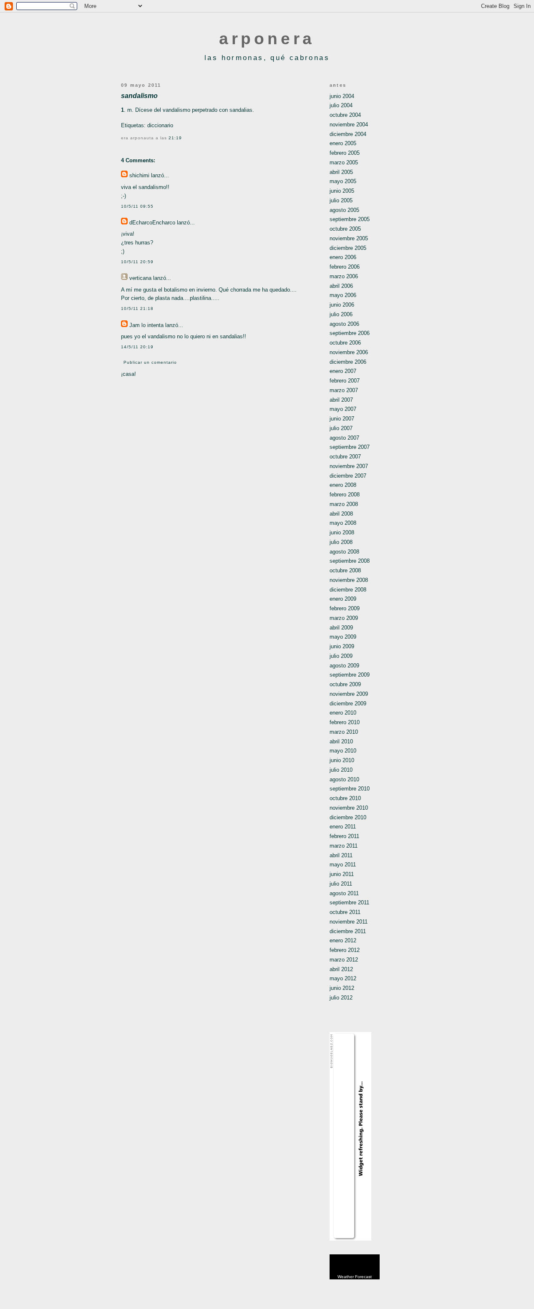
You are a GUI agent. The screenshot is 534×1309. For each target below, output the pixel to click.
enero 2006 (343, 257)
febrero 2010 (345, 722)
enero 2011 (343, 826)
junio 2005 (342, 191)
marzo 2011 (344, 846)
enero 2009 (343, 599)
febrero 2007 (345, 381)
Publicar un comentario (150, 362)
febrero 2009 (345, 608)
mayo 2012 (343, 978)
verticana (140, 278)
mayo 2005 (343, 181)
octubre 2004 (345, 115)
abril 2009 (341, 627)
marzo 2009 (344, 618)
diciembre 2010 (348, 817)
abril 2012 (341, 969)
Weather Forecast (355, 1276)
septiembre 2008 (350, 561)
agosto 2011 (344, 893)
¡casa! (128, 374)
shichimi (139, 175)
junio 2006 (342, 305)
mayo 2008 (343, 523)
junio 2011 (342, 874)
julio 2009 (341, 656)
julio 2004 (341, 105)
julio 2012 (341, 997)
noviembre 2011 (349, 922)
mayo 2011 (343, 864)
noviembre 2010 (349, 808)
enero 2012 (343, 940)
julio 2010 (341, 770)
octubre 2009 (345, 684)
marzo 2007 (344, 390)
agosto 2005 (344, 210)
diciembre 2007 (348, 476)
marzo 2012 (344, 960)
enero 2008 (343, 485)
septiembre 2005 (350, 219)
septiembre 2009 (350, 675)
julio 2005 (341, 200)
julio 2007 (341, 428)
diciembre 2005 (348, 248)
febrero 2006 (345, 267)
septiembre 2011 (349, 902)
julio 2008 (341, 542)
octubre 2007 (345, 456)
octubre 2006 (345, 343)
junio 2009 (342, 646)
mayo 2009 (343, 637)
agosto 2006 (344, 324)
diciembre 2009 (348, 703)
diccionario (160, 125)
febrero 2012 (345, 950)
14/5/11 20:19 (137, 347)
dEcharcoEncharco (152, 222)
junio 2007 (342, 418)
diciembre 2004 (348, 134)
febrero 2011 (344, 836)
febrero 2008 (345, 494)
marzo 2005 (344, 162)
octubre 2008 (345, 570)
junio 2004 (342, 96)
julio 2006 (341, 314)
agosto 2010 (344, 779)
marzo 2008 (344, 504)
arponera (267, 39)
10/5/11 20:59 (137, 261)
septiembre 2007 (350, 447)
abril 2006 (341, 286)
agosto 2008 (344, 552)
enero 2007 (343, 371)
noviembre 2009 (349, 694)
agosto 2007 (344, 438)
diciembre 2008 (348, 590)
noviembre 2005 (349, 238)
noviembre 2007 (349, 466)
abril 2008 (341, 514)
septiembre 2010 (350, 788)
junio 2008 (342, 532)
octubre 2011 (345, 912)
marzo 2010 (344, 732)
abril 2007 (341, 400)
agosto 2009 (344, 665)
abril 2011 (341, 855)
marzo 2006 (344, 276)
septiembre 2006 (350, 333)
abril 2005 (341, 172)
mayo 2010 (343, 751)
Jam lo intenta (146, 325)
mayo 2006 (343, 295)
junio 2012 (342, 988)
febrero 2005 (345, 153)
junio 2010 (342, 760)
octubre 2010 (345, 798)
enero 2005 (343, 143)
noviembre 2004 (349, 124)
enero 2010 (343, 713)
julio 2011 (341, 884)
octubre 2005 (345, 229)
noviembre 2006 (349, 352)
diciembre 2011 (348, 931)
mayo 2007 (343, 409)
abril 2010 (341, 741)
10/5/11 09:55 (137, 206)
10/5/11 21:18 (137, 308)
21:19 (175, 138)
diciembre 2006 (348, 362)
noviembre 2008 (349, 580)
